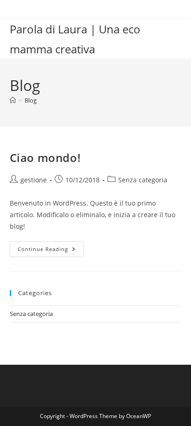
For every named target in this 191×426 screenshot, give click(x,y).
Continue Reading (50, 251)
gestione (33, 179)
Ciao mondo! (45, 157)
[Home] (13, 100)
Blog (31, 100)
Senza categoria (142, 179)
